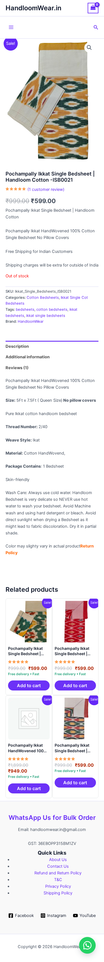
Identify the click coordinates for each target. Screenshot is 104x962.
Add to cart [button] (29, 685)
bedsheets (25, 309)
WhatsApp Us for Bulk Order (52, 818)
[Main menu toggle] (11, 27)
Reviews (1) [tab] (17, 367)
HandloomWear (31, 321)
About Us (58, 859)
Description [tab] (17, 346)
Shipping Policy (58, 893)
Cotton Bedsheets (43, 297)
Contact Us (58, 866)
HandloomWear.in (33, 8)
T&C (58, 879)
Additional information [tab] (28, 356)
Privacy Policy (58, 886)
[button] (95, 27)
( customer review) (45, 189)
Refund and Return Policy (58, 872)
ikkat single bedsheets (45, 315)
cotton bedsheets (51, 309)
